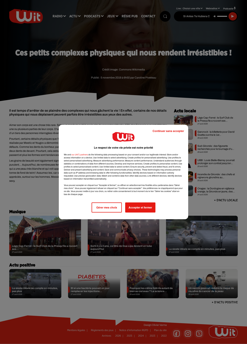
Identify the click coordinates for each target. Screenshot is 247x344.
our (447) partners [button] (79, 154)
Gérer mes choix (106, 207)
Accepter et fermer (140, 207)
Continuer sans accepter (168, 131)
